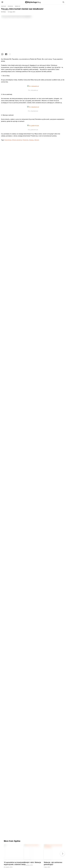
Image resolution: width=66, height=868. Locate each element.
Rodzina (10, 6)
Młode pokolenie (17, 140)
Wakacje (17, 6)
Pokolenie (25, 140)
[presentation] (62, 853)
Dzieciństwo (7, 140)
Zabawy (31, 140)
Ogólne (3, 6)
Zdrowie (36, 140)
